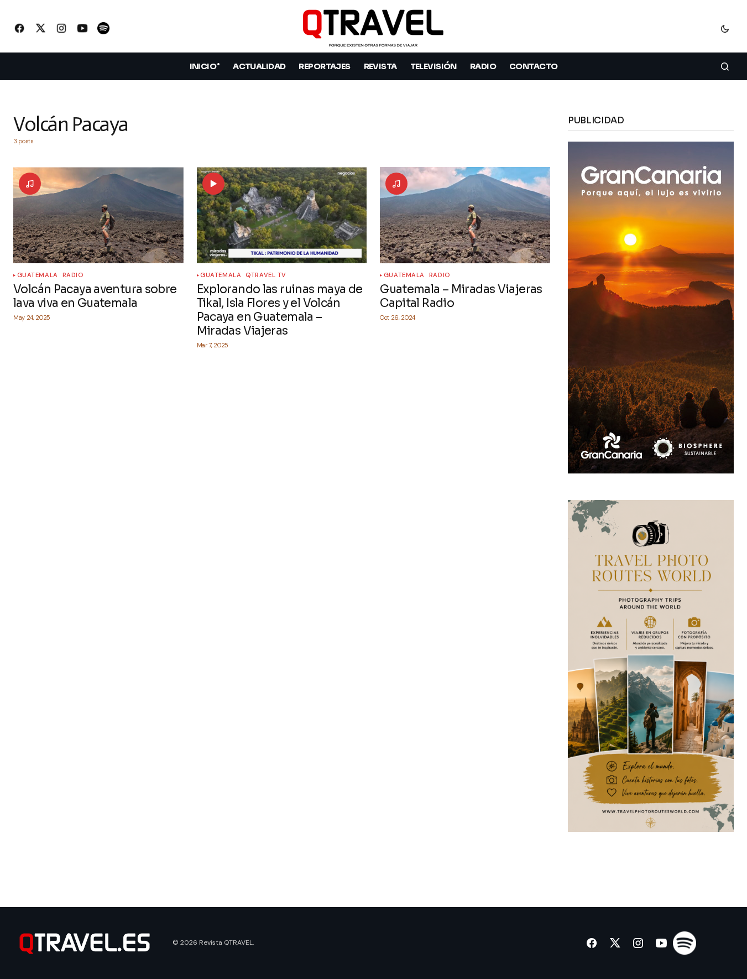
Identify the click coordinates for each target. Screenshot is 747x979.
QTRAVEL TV (265, 275)
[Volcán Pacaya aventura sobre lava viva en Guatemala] (98, 215)
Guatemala (37, 275)
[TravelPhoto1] (651, 665)
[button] (725, 28)
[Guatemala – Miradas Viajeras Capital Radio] (465, 215)
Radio (72, 275)
